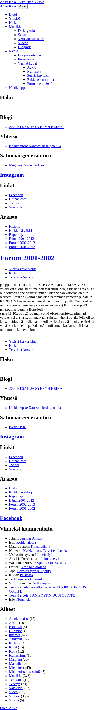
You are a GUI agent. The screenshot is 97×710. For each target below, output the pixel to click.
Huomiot (15, 631)
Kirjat (13, 647)
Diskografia (26, 31)
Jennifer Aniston (31, 538)
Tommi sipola (18, 595)
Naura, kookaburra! (28, 579)
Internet (14, 635)
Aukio (31, 67)
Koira (13, 651)
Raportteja (16, 235)
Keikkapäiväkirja (21, 230)
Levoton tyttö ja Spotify (34, 571)
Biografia (24, 47)
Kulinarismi (17, 655)
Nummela (34, 71)
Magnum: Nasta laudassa (27, 165)
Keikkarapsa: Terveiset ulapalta (45, 550)
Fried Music (8, 708)
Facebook (16, 195)
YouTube (15, 207)
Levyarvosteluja (29, 55)
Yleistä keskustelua (22, 269)
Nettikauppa (17, 88)
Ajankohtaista (19, 619)
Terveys (14, 684)
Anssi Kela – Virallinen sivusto (22, 2)
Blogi (13, 14)
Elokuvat (15, 627)
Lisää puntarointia (33, 567)
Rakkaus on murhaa (41, 79)
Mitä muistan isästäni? (24, 672)
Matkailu (15, 663)
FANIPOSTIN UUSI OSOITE (52, 595)
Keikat (13, 22)
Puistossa (26, 575)
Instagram (12, 175)
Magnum (15, 659)
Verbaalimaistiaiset (31, 39)
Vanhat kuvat (27, 63)
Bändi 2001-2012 (21, 239)
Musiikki (15, 27)
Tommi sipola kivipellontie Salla (32, 587)
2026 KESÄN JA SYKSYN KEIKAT (36, 127)
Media (13, 51)
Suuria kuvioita (38, 75)
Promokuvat (26, 59)
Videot (23, 43)
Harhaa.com (17, 199)
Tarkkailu (16, 680)
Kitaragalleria (40, 546)
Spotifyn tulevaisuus (51, 563)
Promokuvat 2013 (40, 84)
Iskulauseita (17, 427)
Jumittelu (15, 639)
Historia (14, 226)
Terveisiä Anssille (21, 277)
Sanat (22, 35)
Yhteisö (14, 18)
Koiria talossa (26, 542)
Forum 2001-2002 (22, 247)
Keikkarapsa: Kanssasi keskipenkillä (35, 146)
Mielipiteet (16, 667)
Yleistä (14, 700)
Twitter (14, 203)
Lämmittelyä (44, 555)
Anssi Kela (8, 6)
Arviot (13, 623)
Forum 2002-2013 (22, 243)
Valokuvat (16, 688)
